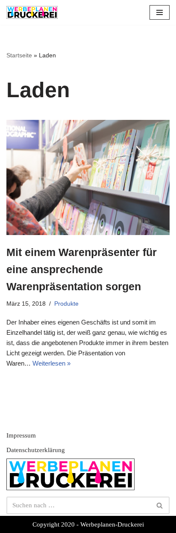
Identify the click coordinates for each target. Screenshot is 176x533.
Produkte (66, 304)
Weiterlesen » (51, 363)
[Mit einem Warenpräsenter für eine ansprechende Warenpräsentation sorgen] (88, 177)
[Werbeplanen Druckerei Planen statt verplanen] (32, 12)
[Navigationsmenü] (160, 12)
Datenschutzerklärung (35, 450)
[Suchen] (160, 505)
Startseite (19, 55)
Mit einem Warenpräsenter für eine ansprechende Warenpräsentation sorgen (81, 269)
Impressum (21, 435)
